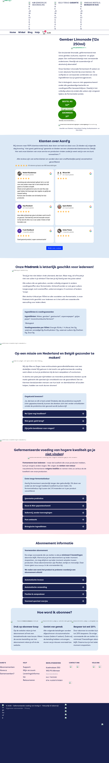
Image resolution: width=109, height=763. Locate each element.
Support (27, 667)
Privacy (27, 708)
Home (13, 32)
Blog (30, 32)
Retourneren (29, 680)
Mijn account (29, 670)
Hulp (37, 32)
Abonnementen (7, 667)
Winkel (21, 32)
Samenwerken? (7, 673)
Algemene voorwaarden (14, 708)
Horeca (3, 670)
